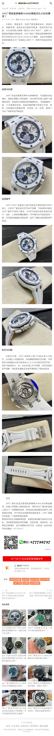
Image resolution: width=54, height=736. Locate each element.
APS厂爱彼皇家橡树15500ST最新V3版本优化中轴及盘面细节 (40, 595)
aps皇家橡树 (35, 583)
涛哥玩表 (27, 3)
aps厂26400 (35, 579)
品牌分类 (21, 8)
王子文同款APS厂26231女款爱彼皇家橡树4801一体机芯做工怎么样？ (14, 630)
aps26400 (26, 579)
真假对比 (25, 726)
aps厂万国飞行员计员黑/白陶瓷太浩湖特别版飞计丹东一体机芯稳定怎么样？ (14, 658)
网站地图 (44, 726)
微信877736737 (23, 566)
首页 (8, 726)
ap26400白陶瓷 (15, 579)
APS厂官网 (45, 579)
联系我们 (34, 726)
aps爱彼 (26, 583)
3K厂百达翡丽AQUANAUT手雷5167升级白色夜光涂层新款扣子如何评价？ (14, 595)
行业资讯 (15, 726)
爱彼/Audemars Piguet (34, 8)
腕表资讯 (34, 19)
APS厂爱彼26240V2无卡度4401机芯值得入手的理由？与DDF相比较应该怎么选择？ (14, 711)
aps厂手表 (17, 583)
